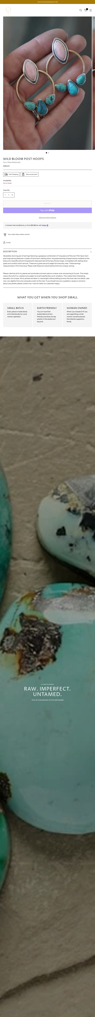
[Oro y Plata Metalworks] (8, 10)
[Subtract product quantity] (5, 195)
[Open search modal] (80, 10)
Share (8, 242)
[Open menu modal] (90, 10)
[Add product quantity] (12, 195)
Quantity (6, 190)
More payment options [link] (47, 218)
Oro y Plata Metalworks (12, 162)
